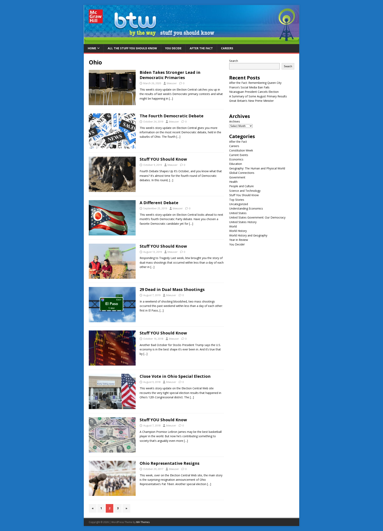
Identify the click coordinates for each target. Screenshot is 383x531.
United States (238, 213)
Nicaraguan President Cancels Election (254, 92)
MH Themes (143, 522)
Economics (236, 159)
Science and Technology (245, 191)
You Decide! (237, 244)
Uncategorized (238, 204)
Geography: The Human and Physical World (257, 168)
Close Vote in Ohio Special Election (175, 376)
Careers (227, 48)
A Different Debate (159, 202)
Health (233, 182)
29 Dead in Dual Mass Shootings (172, 289)
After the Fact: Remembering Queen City (255, 83)
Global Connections (241, 173)
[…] (171, 98)
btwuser (172, 83)
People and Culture (241, 186)
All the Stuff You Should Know (132, 48)
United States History (243, 222)
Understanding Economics (246, 208)
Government (237, 177)
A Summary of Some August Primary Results (258, 96)
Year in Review (238, 240)
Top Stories (236, 200)
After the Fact (201, 48)
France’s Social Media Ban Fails (249, 87)
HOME (92, 48)
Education (235, 164)
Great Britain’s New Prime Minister (251, 101)
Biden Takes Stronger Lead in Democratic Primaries (170, 75)
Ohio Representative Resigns (169, 463)
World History (238, 231)
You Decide (173, 48)
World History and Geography (248, 235)
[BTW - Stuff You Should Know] (191, 42)
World (233, 226)
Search (233, 61)
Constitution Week (241, 150)
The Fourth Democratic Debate (171, 116)
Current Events (238, 155)
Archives (234, 121)
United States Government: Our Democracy (257, 217)
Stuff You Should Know (244, 195)
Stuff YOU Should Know (163, 159)
